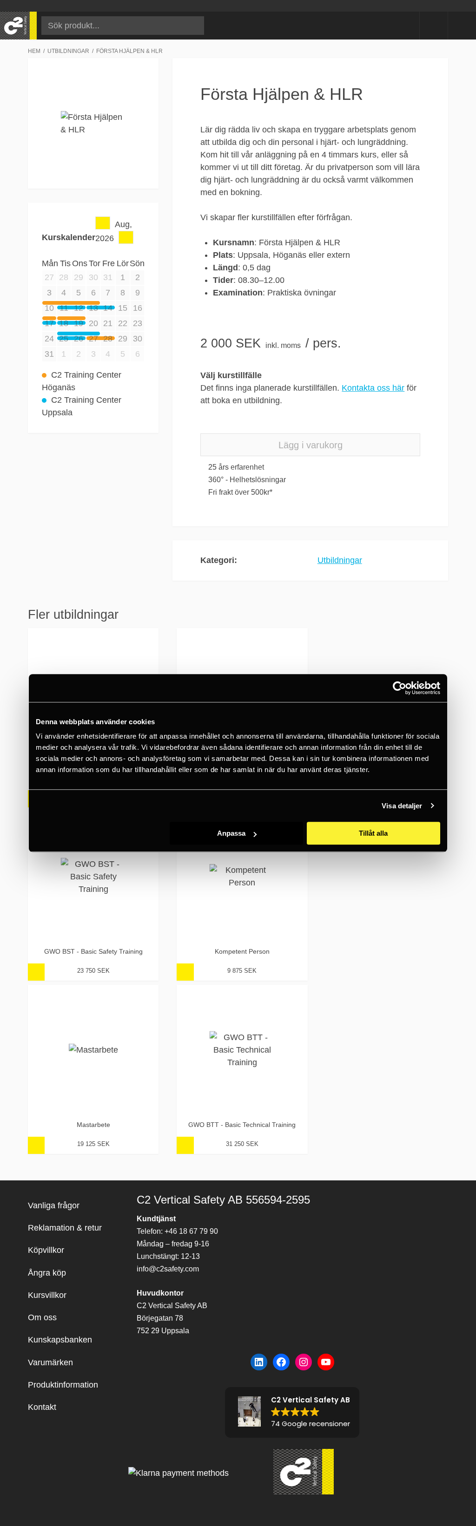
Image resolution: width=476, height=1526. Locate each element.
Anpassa (231, 833)
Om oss (42, 1317)
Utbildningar (339, 560)
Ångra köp (47, 1272)
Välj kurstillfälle (231, 375)
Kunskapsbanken (60, 1339)
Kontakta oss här (373, 388)
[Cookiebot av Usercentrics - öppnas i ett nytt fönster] (399, 688)
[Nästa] (126, 237)
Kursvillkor (47, 1295)
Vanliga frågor (53, 1205)
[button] (292, 1412)
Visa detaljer (402, 806)
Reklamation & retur (65, 1227)
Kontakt (42, 1407)
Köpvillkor (46, 1250)
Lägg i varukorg (310, 445)
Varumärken (50, 1362)
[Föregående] (102, 222)
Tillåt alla (373, 833)
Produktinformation (63, 1384)
